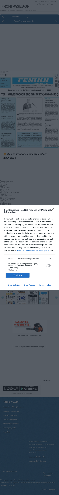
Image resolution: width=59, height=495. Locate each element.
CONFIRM (17, 275)
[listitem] (29, 258)
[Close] (53, 210)
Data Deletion (14, 285)
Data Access (29, 285)
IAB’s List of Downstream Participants (33, 250)
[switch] (48, 265)
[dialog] (29, 247)
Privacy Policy (45, 285)
